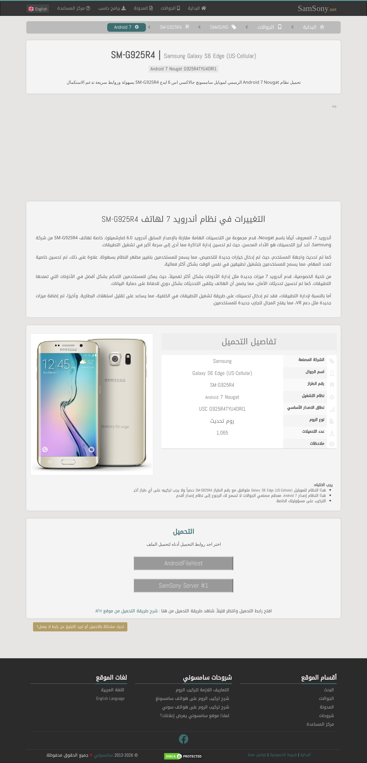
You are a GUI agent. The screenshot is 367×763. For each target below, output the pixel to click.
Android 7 (124, 27)
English (40, 9)
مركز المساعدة (71, 8)
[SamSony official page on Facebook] (183, 739)
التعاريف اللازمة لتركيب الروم (202, 690)
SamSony (317, 8)
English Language (110, 698)
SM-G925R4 (172, 27)
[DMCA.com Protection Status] (183, 757)
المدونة (141, 8)
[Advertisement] (183, 146)
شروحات (326, 715)
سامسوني (103, 755)
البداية (192, 8)
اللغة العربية (112, 690)
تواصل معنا (257, 754)
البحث (329, 690)
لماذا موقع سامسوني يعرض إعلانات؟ (194, 715)
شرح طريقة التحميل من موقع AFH (126, 611)
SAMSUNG (221, 27)
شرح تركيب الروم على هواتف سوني (195, 707)
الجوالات (169, 8)
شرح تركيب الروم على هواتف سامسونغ (192, 698)
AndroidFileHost (183, 563)
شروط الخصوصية (283, 754)
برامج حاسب (109, 8)
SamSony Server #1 (183, 585)
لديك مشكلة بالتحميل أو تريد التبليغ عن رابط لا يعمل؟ (80, 626)
